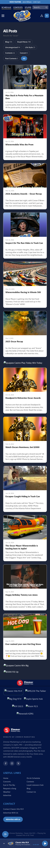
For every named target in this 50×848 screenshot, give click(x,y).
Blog (8, 42)
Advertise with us (13, 819)
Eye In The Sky (9, 785)
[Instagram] (12, 763)
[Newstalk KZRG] (25, 714)
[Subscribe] (5, 834)
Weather (6, 792)
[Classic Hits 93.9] (22, 15)
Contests (18, 7)
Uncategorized (12, 47)
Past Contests (11, 58)
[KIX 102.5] (17, 707)
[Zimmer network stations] (41, 15)
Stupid (28, 7)
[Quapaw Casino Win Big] (25, 665)
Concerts (7, 782)
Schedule (6, 7)
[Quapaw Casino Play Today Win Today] (25, 362)
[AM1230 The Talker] (35, 691)
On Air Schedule (33, 778)
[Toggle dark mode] (47, 16)
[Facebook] (5, 763)
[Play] (45, 843)
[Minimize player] (4, 843)
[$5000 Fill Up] (25, 671)
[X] (18, 763)
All (24, 58)
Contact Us (31, 792)
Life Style (30, 47)
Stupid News (24, 42)
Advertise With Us (10, 813)
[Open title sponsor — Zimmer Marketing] (25, 683)
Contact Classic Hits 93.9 (13, 809)
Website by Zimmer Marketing (19, 737)
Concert (24, 53)
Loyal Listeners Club (35, 785)
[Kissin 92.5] (32, 707)
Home (5, 778)
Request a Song (9, 788)
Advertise (7, 795)
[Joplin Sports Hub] (33, 699)
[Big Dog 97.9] (14, 699)
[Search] (46, 7)
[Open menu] (3, 16)
